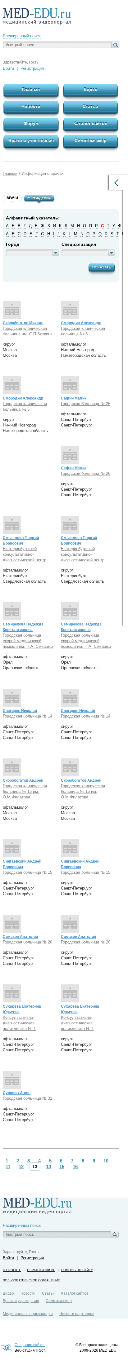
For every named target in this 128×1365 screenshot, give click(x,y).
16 (75, 1166)
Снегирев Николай (20, 711)
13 (34, 1166)
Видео (8, 1293)
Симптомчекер (59, 1301)
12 (21, 1166)
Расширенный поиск (22, 35)
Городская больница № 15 (27, 872)
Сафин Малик (73, 398)
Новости (28, 1293)
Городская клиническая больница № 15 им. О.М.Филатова (25, 791)
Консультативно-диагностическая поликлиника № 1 (19, 1023)
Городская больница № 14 (27, 716)
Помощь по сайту (77, 1270)
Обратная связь (41, 1270)
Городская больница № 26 (85, 403)
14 (48, 1166)
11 (8, 1166)
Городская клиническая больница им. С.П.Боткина (28, 331)
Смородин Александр (81, 323)
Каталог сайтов (74, 1293)
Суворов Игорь (16, 1093)
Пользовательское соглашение (31, 1280)
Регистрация (32, 68)
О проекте (12, 1270)
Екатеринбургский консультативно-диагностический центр (24, 554)
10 (105, 1160)
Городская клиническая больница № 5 (83, 331)
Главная (10, 173)
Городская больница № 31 (27, 1098)
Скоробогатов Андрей (23, 780)
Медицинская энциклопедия (28, 1314)
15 (61, 1166)
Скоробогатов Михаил (23, 323)
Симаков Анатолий (20, 936)
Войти (8, 68)
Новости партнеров (76, 1314)
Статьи (48, 1293)
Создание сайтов (30, 1345)
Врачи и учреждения (21, 1301)
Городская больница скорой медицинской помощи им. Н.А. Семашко (28, 641)
